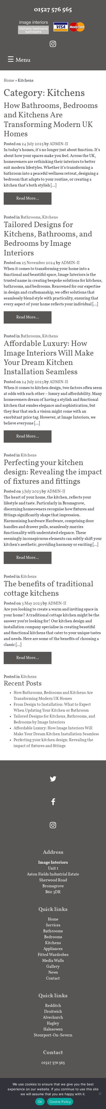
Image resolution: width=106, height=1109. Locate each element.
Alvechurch (53, 1018)
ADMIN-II (59, 144)
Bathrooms (30, 217)
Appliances (53, 949)
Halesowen (53, 1029)
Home (9, 81)
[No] (99, 1093)
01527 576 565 (53, 9)
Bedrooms (53, 937)
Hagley (53, 1024)
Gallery (53, 967)
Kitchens (50, 217)
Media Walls (53, 961)
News (53, 973)
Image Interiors (53, 863)
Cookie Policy (60, 1102)
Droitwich (53, 1012)
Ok (40, 1102)
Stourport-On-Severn (53, 1035)
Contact (53, 979)
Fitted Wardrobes (53, 955)
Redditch (53, 1006)
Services (53, 925)
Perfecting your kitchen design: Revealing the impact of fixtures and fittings (53, 472)
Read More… (27, 199)
